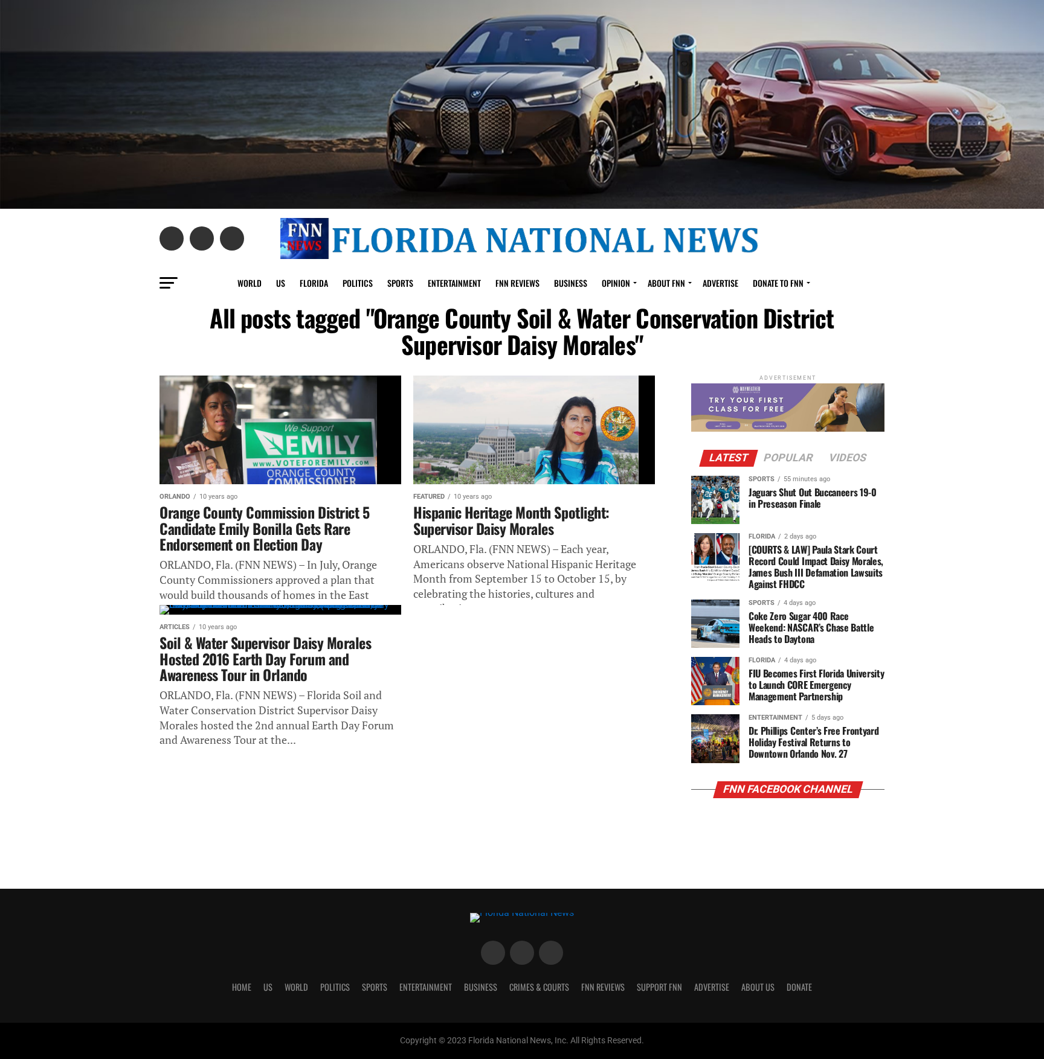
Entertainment (454, 283)
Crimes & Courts (539, 987)
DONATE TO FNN (778, 283)
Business (570, 283)
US (280, 283)
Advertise (720, 283)
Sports (400, 283)
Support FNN (659, 987)
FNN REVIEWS (517, 283)
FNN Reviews (603, 987)
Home (241, 987)
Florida (314, 283)
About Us (758, 987)
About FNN (666, 283)
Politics (358, 283)
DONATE (799, 987)
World (249, 283)
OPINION (616, 283)
